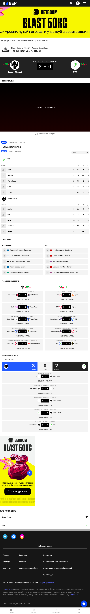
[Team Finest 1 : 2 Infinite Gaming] (25, 287)
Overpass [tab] (18, 151)
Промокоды (48, 575)
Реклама (22, 562)
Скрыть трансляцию (47, 134)
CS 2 (13, 41)
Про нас (6, 555)
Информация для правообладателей (57, 568)
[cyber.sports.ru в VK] (14, 537)
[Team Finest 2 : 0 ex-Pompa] (5, 64)
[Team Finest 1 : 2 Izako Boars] (8, 64)
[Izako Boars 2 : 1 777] (82, 64)
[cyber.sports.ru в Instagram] (22, 537)
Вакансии (23, 555)
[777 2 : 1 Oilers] (81, 64)
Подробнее (74, 595)
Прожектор (47, 555)
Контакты (7, 568)
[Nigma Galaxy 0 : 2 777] (83, 64)
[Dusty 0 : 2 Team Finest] (7, 64)
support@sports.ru (47, 583)
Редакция (7, 562)
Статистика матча (23, 299)
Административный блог (29, 568)
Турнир (23, 142)
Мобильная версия (45, 546)
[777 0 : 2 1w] (84, 65)
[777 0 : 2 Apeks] (63, 287)
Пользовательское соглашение (55, 562)
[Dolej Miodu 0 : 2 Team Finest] (6, 64)
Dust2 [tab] (11, 151)
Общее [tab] (4, 151)
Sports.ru (8, 589)
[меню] (84, 3)
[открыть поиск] (71, 3)
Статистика (13, 142)
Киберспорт (5, 41)
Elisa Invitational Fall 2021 (25, 41)
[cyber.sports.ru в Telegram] (5, 537)
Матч (4, 142)
